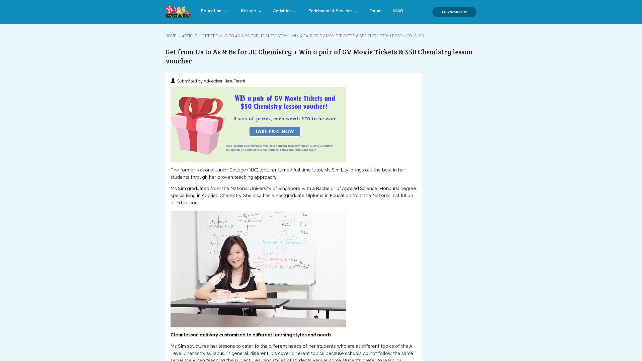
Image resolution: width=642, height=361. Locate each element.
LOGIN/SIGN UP (454, 12)
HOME (171, 36)
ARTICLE (189, 36)
